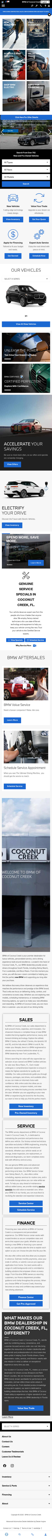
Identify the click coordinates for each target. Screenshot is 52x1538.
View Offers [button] (12, 464)
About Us (6, 1436)
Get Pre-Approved (26, 1303)
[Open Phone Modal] (41, 5)
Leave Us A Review (11, 1456)
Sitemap (16, 1528)
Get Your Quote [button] (39, 219)
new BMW (19, 977)
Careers (5, 1446)
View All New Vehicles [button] (26, 324)
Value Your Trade (26, 1408)
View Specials (17, 640)
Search (26, 184)
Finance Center (26, 1297)
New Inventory (26, 1106)
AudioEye (37, 1528)
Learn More (36, 563)
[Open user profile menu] (50, 5)
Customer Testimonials (13, 1451)
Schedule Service (37, 640)
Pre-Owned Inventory (26, 1112)
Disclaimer (9, 564)
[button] (49, 14)
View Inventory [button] (13, 219)
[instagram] (12, 1465)
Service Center (26, 1203)
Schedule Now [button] (39, 256)
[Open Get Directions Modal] (45, 5)
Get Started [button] (13, 256)
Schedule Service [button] (14, 786)
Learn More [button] (12, 720)
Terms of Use (26, 1528)
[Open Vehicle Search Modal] (32, 5)
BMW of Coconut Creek (33, 1515)
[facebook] (4, 1465)
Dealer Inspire (41, 1521)
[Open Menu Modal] (3, 5)
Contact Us (7, 1441)
